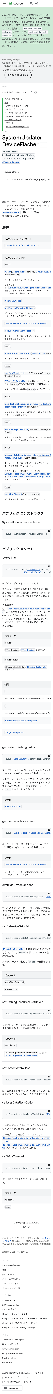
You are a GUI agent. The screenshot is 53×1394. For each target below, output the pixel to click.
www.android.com (10, 1349)
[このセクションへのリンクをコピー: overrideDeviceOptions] (36, 885)
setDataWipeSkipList (16, 373)
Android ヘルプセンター (13, 1339)
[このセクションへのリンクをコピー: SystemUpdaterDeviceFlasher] (43, 522)
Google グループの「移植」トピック (18, 1327)
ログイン (46, 3)
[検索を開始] (31, 3)
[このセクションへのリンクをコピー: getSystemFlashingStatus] (37, 747)
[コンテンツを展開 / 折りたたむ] (21, 99)
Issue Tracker (8, 1362)
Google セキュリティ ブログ (15, 1314)
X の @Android (9, 1300)
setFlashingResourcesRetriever (22, 404)
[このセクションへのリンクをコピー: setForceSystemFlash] (33, 1068)
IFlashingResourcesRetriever (21, 1055)
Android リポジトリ (11, 1265)
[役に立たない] (35, 92)
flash (8, 271)
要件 (4, 1270)
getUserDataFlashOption (18, 330)
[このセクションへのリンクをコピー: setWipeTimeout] (27, 1156)
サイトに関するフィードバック (18, 1382)
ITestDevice (19, 271)
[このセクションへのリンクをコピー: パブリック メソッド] (36, 549)
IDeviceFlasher (10, 162)
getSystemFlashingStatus (19, 308)
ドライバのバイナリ (11, 1288)
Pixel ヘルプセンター (11, 1344)
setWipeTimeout (13, 494)
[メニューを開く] (4, 3)
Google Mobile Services (12, 1353)
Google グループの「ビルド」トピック (19, 1323)
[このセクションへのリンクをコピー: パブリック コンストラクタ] (46, 513)
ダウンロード (8, 1274)
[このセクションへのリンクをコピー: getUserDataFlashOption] (37, 821)
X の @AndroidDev (10, 1305)
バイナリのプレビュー (12, 1279)
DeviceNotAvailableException (21, 720)
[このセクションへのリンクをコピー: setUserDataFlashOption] (37, 1103)
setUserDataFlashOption (18, 455)
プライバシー (23, 1377)
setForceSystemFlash (16, 429)
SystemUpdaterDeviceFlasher (20, 245)
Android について (10, 1373)
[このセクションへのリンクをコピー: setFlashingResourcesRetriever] (45, 1002)
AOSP (4, 86)
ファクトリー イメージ (12, 1283)
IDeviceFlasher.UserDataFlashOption (25, 323)
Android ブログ (9, 1309)
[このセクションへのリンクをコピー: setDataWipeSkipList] (32, 926)
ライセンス (9, 1377)
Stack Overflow (9, 1358)
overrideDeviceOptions (18, 353)
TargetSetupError (14, 732)
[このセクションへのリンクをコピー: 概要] (12, 228)
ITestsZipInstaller (16, 381)
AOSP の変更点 (38, 42)
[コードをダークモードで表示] (49, 530)
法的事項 (39, 1373)
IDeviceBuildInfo (33, 572)
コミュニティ (27, 1373)
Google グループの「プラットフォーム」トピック (24, 1318)
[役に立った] (31, 92)
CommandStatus (13, 300)
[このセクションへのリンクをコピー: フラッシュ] (19, 558)
